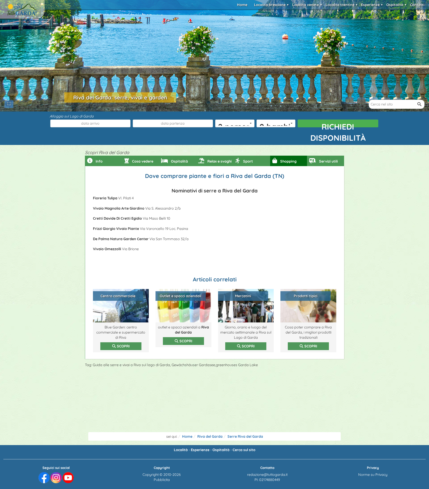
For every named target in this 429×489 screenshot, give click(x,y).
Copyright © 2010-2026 (162, 474)
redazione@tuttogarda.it (267, 474)
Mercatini (243, 296)
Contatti (417, 4)
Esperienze (370, 4)
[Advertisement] (214, 401)
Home (242, 4)
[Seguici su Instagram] (56, 477)
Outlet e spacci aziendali (180, 296)
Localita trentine (340, 4)
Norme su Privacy (372, 474)
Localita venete (305, 4)
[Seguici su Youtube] (68, 477)
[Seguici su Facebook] (44, 477)
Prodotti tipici (306, 296)
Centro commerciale (118, 296)
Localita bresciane (270, 4)
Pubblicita (162, 479)
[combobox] (234, 123)
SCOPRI (123, 346)
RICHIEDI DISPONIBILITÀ (338, 124)
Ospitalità (394, 4)
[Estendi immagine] (8, 104)
